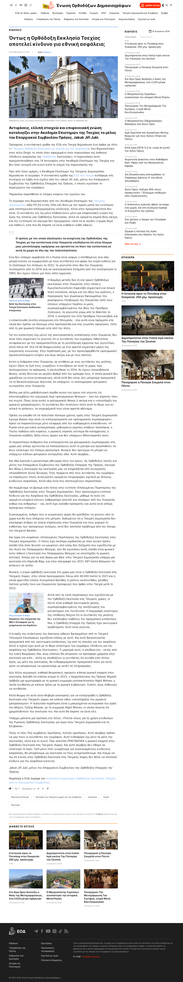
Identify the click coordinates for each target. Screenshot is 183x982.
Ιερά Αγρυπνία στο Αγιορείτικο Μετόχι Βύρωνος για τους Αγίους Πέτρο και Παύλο (147, 135)
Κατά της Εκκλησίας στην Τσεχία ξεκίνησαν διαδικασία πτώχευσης (24, 307)
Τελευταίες (130, 37)
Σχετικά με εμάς (146, 19)
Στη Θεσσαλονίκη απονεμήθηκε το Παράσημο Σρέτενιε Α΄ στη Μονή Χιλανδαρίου (145, 177)
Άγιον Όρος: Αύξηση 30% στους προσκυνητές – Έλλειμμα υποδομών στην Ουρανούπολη (145, 192)
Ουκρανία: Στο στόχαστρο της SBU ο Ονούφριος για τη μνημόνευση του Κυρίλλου (24, 622)
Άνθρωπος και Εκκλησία (76, 19)
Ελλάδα (82, 13)
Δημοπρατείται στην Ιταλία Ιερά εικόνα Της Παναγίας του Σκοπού (62, 856)
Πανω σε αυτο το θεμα (19, 300)
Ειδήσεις (47, 52)
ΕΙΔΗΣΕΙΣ (28, 19)
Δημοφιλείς (146, 37)
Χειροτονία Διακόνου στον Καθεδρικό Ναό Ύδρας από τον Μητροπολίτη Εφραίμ (146, 162)
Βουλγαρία (57, 13)
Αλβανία (45, 13)
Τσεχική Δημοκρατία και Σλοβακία (140, 13)
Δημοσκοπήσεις (127, 19)
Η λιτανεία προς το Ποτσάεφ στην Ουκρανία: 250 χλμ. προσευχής (24, 856)
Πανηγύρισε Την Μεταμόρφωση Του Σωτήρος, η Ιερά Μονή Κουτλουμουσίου (145, 109)
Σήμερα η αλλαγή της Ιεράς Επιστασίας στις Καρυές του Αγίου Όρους (144, 234)
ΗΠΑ (103, 13)
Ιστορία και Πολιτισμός (103, 19)
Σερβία (164, 13)
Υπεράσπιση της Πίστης (48, 19)
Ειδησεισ (15, 30)
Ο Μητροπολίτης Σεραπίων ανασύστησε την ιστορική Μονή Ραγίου (62, 895)
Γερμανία (70, 13)
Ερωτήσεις (46, 943)
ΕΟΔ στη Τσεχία (84, 175)
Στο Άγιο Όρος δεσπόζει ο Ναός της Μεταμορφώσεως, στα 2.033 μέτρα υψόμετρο (26, 895)
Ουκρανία (114, 13)
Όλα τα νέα (131, 244)
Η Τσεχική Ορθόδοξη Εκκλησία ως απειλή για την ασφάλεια (49, 148)
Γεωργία (94, 13)
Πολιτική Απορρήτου (51, 960)
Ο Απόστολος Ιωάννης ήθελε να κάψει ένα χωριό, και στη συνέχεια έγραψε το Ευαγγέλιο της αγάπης (147, 207)
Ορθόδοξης (49, 156)
